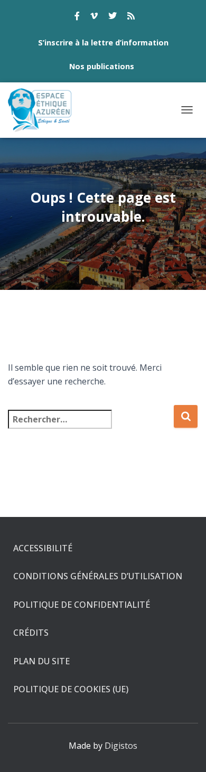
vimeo (94, 17)
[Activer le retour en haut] (185, 751)
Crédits (31, 632)
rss (131, 17)
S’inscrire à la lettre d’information (103, 42)
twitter (112, 17)
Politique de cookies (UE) (70, 689)
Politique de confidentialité (81, 604)
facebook (77, 17)
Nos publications (101, 66)
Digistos (121, 745)
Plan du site (41, 661)
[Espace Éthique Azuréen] (44, 110)
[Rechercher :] (90, 426)
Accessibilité (42, 548)
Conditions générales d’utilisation (97, 576)
